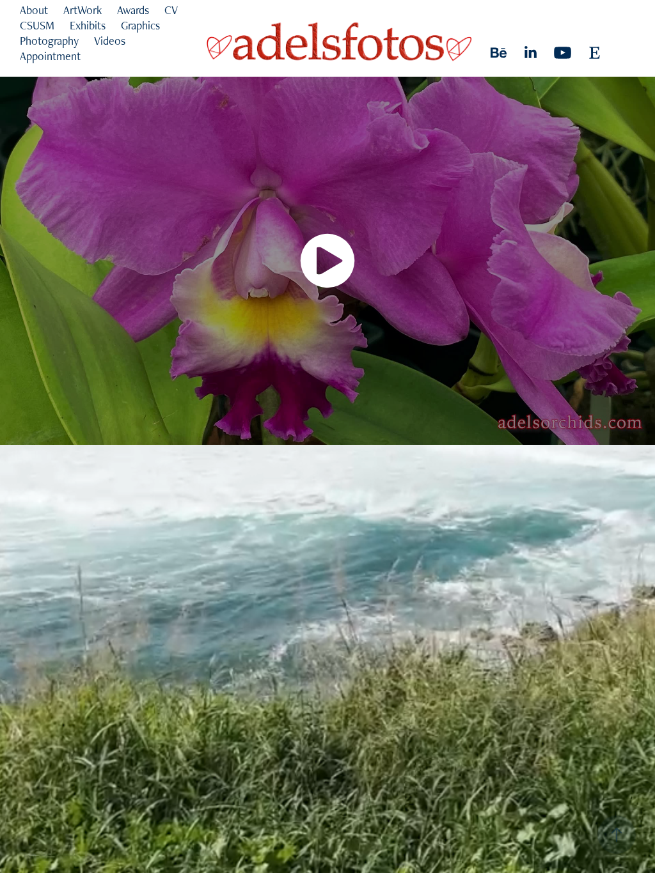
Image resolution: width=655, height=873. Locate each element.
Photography (49, 40)
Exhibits (88, 25)
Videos (109, 40)
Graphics (140, 25)
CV (171, 10)
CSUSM (37, 25)
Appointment (50, 56)
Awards (133, 10)
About (34, 10)
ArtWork (82, 10)
